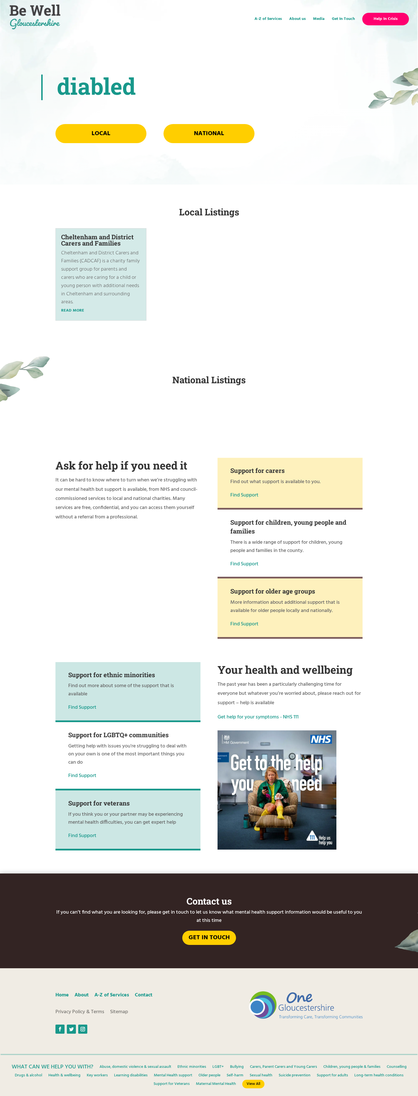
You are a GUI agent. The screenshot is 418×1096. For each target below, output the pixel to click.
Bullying (237, 1067)
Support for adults (332, 1076)
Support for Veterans (172, 1084)
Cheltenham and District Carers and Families (97, 240)
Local (101, 134)
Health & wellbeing (64, 1076)
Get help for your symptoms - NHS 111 (258, 717)
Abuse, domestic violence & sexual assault (135, 1067)
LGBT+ (218, 1067)
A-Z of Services (268, 19)
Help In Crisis (386, 19)
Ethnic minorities (191, 1067)
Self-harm (235, 1076)
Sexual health (261, 1076)
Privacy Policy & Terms (79, 1012)
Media (318, 19)
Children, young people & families (351, 1067)
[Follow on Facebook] (60, 1029)
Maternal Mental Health (216, 1084)
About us (297, 19)
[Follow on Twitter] (71, 1029)
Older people (209, 1076)
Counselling (397, 1067)
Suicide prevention (295, 1076)
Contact (143, 995)
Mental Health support (173, 1076)
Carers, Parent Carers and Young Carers (283, 1067)
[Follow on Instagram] (82, 1029)
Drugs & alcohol (28, 1076)
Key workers (97, 1076)
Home (62, 995)
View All (253, 1084)
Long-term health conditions (378, 1076)
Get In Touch (343, 19)
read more (72, 310)
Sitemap (119, 1012)
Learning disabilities (131, 1076)
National (209, 134)
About (82, 995)
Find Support (244, 495)
